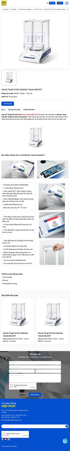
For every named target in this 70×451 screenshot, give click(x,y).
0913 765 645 (5, 417)
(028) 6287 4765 (21, 415)
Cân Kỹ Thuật (38, 9)
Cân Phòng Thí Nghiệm (25, 9)
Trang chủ (5, 9)
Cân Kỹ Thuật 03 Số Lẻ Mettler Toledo (54, 9)
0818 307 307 (10, 415)
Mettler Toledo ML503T (29, 114)
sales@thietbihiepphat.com (13, 420)
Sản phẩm (13, 9)
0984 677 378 (15, 417)
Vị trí (53, 3)
